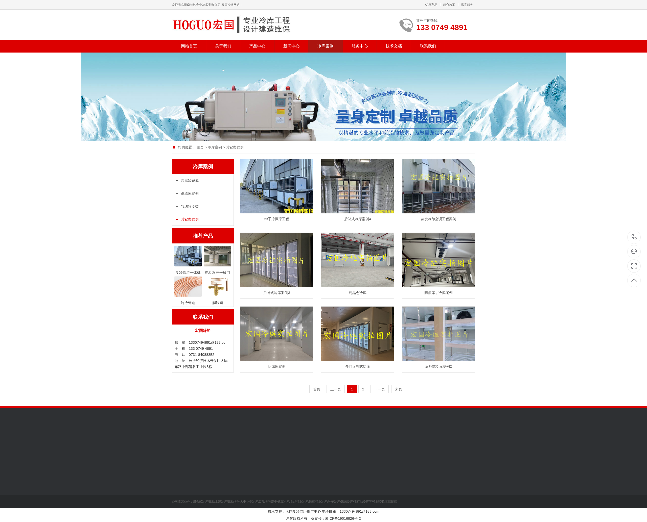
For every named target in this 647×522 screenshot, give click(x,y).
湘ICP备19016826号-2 (343, 518)
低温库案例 (190, 193)
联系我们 (428, 46)
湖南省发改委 (302, 442)
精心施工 (449, 5)
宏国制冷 (200, 442)
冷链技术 (249, 487)
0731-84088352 (634, 237)
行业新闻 (249, 502)
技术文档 (394, 46)
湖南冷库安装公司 (242, 442)
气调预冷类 (190, 206)
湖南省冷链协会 (329, 442)
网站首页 (189, 46)
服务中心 (360, 46)
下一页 (379, 389)
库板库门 (214, 487)
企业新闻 (249, 479)
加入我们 (179, 494)
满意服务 (467, 5)
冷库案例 (325, 46)
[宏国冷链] (233, 25)
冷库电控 (214, 494)
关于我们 (223, 46)
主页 (200, 147)
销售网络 (179, 502)
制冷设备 (214, 479)
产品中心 (257, 46)
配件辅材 (214, 502)
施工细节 (249, 494)
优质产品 (431, 5)
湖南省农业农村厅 (274, 442)
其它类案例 (235, 147)
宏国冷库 (218, 442)
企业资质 (179, 487)
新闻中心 (291, 46)
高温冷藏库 (190, 181)
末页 (398, 389)
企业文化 (179, 479)
